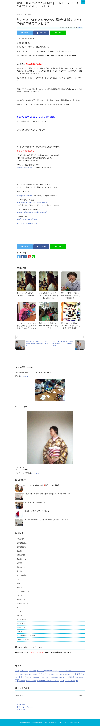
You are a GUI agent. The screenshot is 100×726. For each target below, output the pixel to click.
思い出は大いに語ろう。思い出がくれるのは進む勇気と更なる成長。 (70, 325)
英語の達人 (20, 587)
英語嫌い (28, 681)
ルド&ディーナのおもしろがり (26, 635)
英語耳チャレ (21, 599)
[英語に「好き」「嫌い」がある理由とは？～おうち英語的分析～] (70, 281)
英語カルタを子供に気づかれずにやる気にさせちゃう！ (48, 325)
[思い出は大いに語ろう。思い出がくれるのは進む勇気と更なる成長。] (70, 311)
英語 (18, 680)
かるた (26, 671)
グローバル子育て (51, 671)
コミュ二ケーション (76, 671)
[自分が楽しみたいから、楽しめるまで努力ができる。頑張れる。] (48, 281)
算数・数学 (20, 615)
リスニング (59, 674)
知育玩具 (19, 563)
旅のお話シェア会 (22, 603)
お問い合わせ (21, 709)
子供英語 (80, 27)
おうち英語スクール (23, 591)
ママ (54, 674)
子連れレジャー (21, 567)
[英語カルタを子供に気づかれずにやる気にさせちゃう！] (48, 311)
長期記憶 (73, 681)
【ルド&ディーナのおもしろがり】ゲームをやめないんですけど (45, 519)
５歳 (77, 681)
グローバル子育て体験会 (65, 671)
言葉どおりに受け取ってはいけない (35, 502)
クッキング (20, 611)
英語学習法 (33, 681)
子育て (79, 674)
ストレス (22, 674)
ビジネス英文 (21, 627)
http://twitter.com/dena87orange (27, 219)
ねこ (18, 579)
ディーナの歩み (21, 575)
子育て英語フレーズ (23, 547)
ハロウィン (41, 674)
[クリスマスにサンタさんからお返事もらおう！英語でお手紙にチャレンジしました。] (26, 311)
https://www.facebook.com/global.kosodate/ (32, 212)
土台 (69, 674)
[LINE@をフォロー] (33, 256)
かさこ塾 (19, 595)
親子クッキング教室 (23, 639)
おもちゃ (22, 671)
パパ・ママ (50, 674)
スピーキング (28, 674)
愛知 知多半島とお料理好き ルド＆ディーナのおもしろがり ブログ (48, 4)
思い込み (32, 677)
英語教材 (40, 681)
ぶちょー (19, 607)
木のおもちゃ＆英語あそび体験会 (54, 677)
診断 (58, 681)
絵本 (76, 677)
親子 (45, 681)
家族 (20, 677)
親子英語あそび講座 (52, 681)
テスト (34, 674)
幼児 (24, 677)
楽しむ (65, 677)
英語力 (23, 681)
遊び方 (66, 681)
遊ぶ (69, 681)
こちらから (24, 376)
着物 (18, 583)
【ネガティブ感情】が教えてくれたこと (37, 511)
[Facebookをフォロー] (22, 256)
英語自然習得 (21, 555)
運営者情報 (21, 704)
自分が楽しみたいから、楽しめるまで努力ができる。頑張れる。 (48, 295)
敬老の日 (44, 677)
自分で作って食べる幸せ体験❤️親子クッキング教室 (41, 485)
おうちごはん (21, 623)
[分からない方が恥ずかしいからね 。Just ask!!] (26, 281)
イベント (40, 671)
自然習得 (81, 677)
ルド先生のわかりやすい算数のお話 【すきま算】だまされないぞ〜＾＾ (48, 494)
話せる (62, 681)
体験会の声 (20, 539)
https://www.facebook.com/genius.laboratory (32, 202)
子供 (73, 673)
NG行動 (17, 671)
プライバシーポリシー (25, 707)
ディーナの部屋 (21, 619)
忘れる (27, 677)
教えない (38, 677)
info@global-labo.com (24, 167)
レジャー (65, 674)
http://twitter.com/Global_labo (27, 223)
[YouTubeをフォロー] (29, 256)
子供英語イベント (22, 559)
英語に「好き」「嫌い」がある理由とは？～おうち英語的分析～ (70, 295)
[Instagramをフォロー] (25, 256)
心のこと (19, 631)
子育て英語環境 (21, 543)
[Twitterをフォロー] (18, 256)
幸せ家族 (19, 571)
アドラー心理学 (32, 671)
